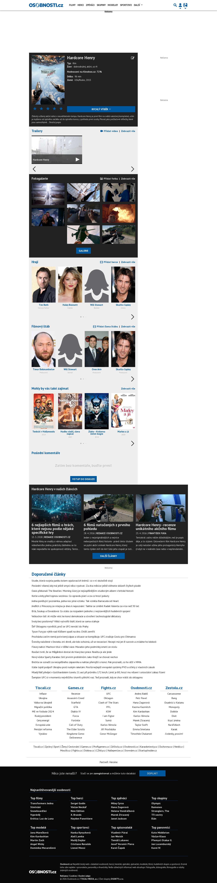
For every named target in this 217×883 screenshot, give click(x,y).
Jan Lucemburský (161, 844)
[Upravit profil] (132, 58)
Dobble (174, 711)
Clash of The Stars (108, 702)
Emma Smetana (141, 729)
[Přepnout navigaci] (180, 5)
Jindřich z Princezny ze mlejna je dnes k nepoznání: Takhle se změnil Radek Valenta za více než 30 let (85, 606)
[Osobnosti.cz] (46, 5)
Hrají (35, 262)
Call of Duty (75, 724)
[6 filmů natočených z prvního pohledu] (108, 508)
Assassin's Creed (75, 698)
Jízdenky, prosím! (174, 733)
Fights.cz (108, 687)
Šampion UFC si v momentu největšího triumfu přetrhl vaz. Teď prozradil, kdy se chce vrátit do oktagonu (87, 677)
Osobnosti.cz (141, 687)
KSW (108, 711)
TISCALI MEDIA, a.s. (89, 879)
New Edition (77, 810)
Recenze (75, 693)
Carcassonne (174, 693)
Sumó (108, 720)
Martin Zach (37, 840)
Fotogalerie (40, 178)
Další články (108, 556)
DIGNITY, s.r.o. (117, 879)
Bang (174, 698)
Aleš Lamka (77, 836)
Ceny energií (43, 720)
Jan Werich (117, 836)
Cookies (73, 876)
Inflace (43, 693)
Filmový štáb (41, 326)
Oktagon (108, 698)
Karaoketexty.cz (148, 746)
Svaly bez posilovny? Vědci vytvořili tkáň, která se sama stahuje (65, 621)
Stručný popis (55, 122)
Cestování (73, 746)
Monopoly (174, 707)
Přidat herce (110, 262)
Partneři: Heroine (109, 762)
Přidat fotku (110, 178)
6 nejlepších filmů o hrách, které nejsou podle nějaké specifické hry (53, 528)
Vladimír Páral (119, 832)
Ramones (156, 807)
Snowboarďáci (38, 810)
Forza (76, 715)
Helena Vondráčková (122, 810)
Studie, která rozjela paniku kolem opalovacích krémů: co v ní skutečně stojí (72, 580)
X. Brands (76, 814)
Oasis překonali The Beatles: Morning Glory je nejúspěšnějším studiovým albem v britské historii (82, 590)
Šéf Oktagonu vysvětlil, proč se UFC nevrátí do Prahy (60, 626)
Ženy (64, 746)
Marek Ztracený (141, 720)
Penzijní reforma (43, 729)
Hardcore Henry (81, 57)
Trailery (37, 131)
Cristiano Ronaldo (81, 844)
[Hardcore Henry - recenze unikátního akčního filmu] (160, 508)
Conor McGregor (108, 733)
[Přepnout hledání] (175, 5)
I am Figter (108, 715)
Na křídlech (174, 724)
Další (137, 5)
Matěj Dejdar (78, 840)
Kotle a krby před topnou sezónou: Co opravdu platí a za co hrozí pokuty (70, 595)
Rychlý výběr (100, 109)
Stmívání (35, 807)
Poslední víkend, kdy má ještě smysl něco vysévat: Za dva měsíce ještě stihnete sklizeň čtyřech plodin (86, 585)
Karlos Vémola (108, 724)
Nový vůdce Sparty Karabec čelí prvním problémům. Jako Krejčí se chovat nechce (75, 657)
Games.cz (76, 687)
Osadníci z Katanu (174, 702)
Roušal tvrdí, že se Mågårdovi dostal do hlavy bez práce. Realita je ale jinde (72, 651)
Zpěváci (90, 5)
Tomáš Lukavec (120, 840)
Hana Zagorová (141, 702)
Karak (174, 729)
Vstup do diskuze (83, 479)
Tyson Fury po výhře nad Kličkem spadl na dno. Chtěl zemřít (63, 631)
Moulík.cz (65, 750)
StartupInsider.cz (148, 750)
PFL (108, 707)
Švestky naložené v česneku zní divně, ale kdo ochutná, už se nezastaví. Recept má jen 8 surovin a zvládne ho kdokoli (94, 641)
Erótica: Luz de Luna (42, 818)
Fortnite (75, 720)
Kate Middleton (160, 832)
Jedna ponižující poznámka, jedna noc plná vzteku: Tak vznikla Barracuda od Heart (75, 601)
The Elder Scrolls (76, 729)
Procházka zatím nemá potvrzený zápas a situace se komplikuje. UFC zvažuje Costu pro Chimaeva (84, 636)
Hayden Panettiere (81, 818)
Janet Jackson (119, 818)
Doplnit (152, 773)
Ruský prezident (43, 715)
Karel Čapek (118, 847)
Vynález (43, 733)
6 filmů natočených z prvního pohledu (107, 526)
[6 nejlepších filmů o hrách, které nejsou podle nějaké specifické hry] (56, 508)
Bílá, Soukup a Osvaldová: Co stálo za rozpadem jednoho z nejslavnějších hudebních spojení (81, 611)
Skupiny (101, 5)
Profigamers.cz (101, 746)
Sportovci (126, 5)
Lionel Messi (78, 847)
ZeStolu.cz (116, 746)
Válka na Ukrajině (43, 702)
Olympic (156, 803)
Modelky (113, 5)
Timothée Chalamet (141, 733)
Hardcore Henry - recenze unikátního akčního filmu (156, 526)
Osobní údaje (84, 876)
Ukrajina (43, 698)
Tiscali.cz (43, 687)
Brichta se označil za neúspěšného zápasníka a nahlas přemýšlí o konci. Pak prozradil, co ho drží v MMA (86, 662)
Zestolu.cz (174, 687)
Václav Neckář (79, 807)
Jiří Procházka (108, 729)
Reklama (64, 876)
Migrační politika (43, 707)
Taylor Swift (141, 724)
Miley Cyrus (117, 803)
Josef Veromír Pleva (122, 844)
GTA (76, 707)
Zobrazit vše (128, 131)
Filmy (72, 5)
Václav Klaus (158, 836)
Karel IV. (156, 847)
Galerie (83, 250)
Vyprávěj (35, 814)
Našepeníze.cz (115, 750)
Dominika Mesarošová (43, 847)
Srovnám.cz (131, 750)
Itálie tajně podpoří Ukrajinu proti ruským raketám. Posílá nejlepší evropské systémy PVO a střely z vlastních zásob (93, 667)
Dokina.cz (89, 750)
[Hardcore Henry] (48, 79)
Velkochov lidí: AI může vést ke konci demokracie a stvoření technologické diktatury (76, 616)
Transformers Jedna (41, 803)
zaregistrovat (101, 773)
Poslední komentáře (46, 453)
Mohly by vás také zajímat (50, 388)
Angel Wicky (37, 844)
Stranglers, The (160, 810)
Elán (153, 818)
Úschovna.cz (165, 746)
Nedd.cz (178, 746)
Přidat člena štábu (107, 326)
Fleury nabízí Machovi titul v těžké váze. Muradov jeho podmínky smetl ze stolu (74, 646)
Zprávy (48, 746)
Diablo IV (76, 711)
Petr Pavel (141, 698)
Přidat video (110, 131)
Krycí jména (174, 720)
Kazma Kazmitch (141, 707)
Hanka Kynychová (81, 832)
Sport (57, 746)
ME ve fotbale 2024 (43, 711)
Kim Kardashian (141, 711)
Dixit (174, 715)
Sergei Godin (78, 803)
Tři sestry (157, 814)
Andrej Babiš (141, 693)
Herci (81, 5)
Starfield (75, 702)
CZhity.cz (101, 750)
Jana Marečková (39, 832)
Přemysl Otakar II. (161, 840)
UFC (108, 693)
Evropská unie (43, 724)
